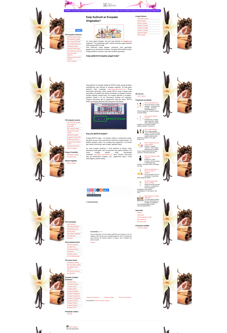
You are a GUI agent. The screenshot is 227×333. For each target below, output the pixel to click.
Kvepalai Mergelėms (73, 291)
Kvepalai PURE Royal (73, 48)
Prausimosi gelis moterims (72, 54)
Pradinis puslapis (109, 297)
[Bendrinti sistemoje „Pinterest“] (94, 193)
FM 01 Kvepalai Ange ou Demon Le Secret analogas (152, 171)
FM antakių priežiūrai (73, 226)
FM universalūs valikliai (74, 265)
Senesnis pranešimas (125, 297)
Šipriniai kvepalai (142, 32)
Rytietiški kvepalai (142, 28)
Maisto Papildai (71, 163)
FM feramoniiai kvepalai (74, 37)
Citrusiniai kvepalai (142, 18)
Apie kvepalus (97, 195)
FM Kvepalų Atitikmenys (152, 103)
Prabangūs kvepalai (72, 154)
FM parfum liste (141, 221)
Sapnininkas (140, 215)
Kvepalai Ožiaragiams (73, 293)
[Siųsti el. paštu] (87, 193)
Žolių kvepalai (141, 35)
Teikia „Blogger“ (73, 327)
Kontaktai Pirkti (155, 10)
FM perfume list (141, 219)
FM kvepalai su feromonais (71, 125)
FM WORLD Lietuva (70, 10)
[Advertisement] (109, 71)
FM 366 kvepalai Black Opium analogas (151, 181)
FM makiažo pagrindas (73, 233)
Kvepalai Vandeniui (72, 300)
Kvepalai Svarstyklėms (73, 298)
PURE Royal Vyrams (73, 139)
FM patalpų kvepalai (73, 262)
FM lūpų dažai (71, 231)
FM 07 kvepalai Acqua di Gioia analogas (152, 143)
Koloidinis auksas (72, 254)
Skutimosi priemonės (73, 146)
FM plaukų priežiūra (72, 249)
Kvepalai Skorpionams (73, 296)
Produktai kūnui (71, 157)
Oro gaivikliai (70, 273)
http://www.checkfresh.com (117, 89)
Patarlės (139, 212)
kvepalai (126, 41)
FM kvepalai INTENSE (73, 41)
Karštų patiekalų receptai (144, 217)
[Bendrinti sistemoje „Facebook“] (93, 193)
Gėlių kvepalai (141, 21)
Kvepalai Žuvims (72, 307)
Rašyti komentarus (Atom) (102, 300)
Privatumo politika (142, 228)
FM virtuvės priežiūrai (73, 271)
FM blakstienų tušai (72, 229)
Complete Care (71, 247)
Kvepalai (69, 314)
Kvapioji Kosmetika (72, 46)
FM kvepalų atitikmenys (74, 44)
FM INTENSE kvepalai (73, 122)
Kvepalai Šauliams (72, 305)
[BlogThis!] (89, 193)
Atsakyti (92, 242)
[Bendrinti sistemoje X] (91, 193)
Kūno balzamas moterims (74, 51)
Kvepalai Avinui (71, 282)
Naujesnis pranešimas (93, 297)
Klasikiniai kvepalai (72, 135)
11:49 (100, 231)
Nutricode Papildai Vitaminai (117, 10)
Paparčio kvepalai (142, 25)
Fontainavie (70, 251)
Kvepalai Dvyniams (72, 284)
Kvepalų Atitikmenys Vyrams (100, 10)
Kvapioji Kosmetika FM (73, 137)
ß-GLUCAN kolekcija (73, 256)
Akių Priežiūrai (71, 224)
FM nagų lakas (71, 236)
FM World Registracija (132, 10)
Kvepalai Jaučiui (71, 286)
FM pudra (70, 238)
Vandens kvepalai (142, 30)
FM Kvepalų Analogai (151, 129)
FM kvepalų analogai (73, 128)
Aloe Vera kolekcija (72, 244)
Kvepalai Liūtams (72, 289)
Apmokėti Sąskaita (145, 10)
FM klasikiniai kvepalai (73, 39)
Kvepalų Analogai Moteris (84, 10)
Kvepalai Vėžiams (72, 303)
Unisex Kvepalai (71, 61)
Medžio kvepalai (142, 23)
